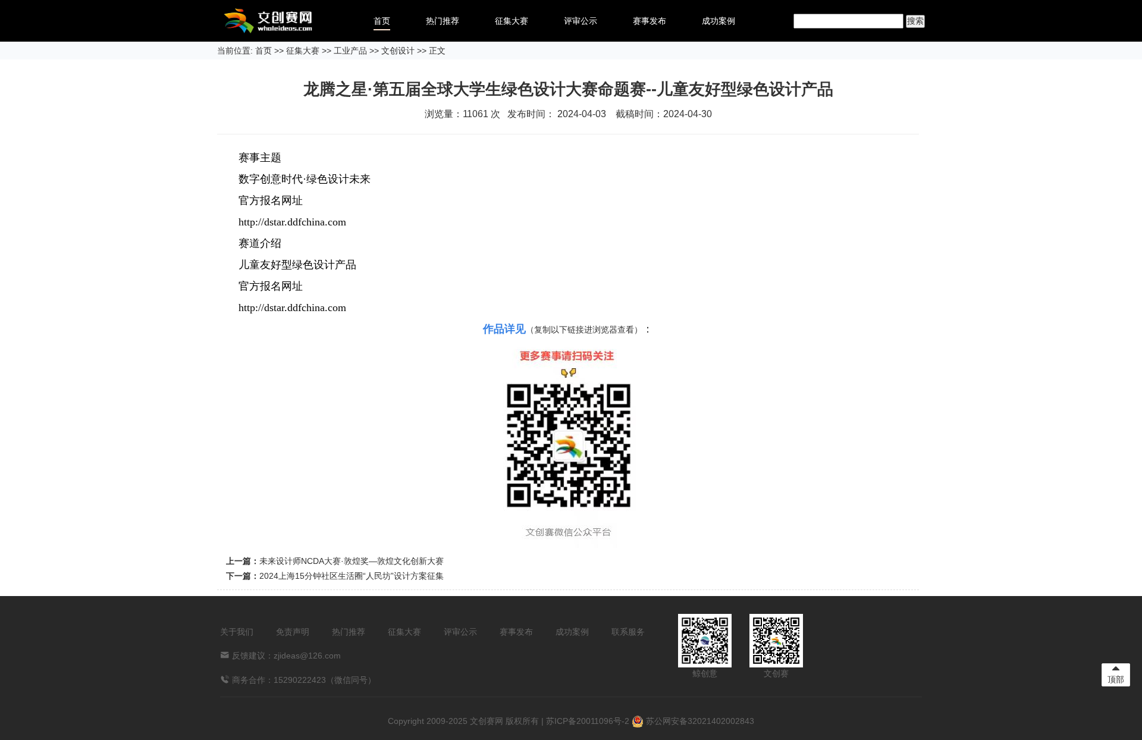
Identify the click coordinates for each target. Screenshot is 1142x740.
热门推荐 (442, 21)
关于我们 (236, 631)
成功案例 (718, 21)
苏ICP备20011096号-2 (587, 721)
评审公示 (580, 21)
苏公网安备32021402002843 (699, 721)
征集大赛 (511, 21)
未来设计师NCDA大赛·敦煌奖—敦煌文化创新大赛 (351, 561)
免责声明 (292, 631)
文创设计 (398, 50)
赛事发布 (649, 21)
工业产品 (350, 50)
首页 (382, 21)
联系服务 (628, 631)
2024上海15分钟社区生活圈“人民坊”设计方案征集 (351, 576)
